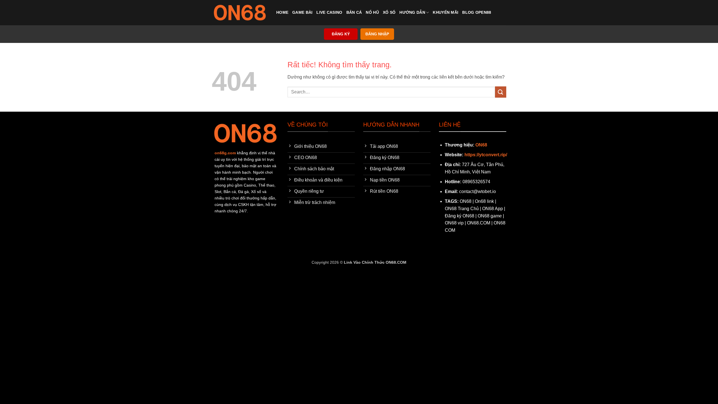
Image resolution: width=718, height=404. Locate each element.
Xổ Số (389, 12)
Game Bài (302, 12)
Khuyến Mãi (445, 12)
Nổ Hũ (372, 12)
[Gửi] (500, 91)
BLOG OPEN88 (476, 12)
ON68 (481, 145)
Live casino (329, 12)
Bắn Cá (354, 12)
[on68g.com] (240, 13)
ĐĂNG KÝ (341, 34)
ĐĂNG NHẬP (377, 34)
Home (282, 12)
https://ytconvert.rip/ (485, 154)
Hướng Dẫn (412, 12)
